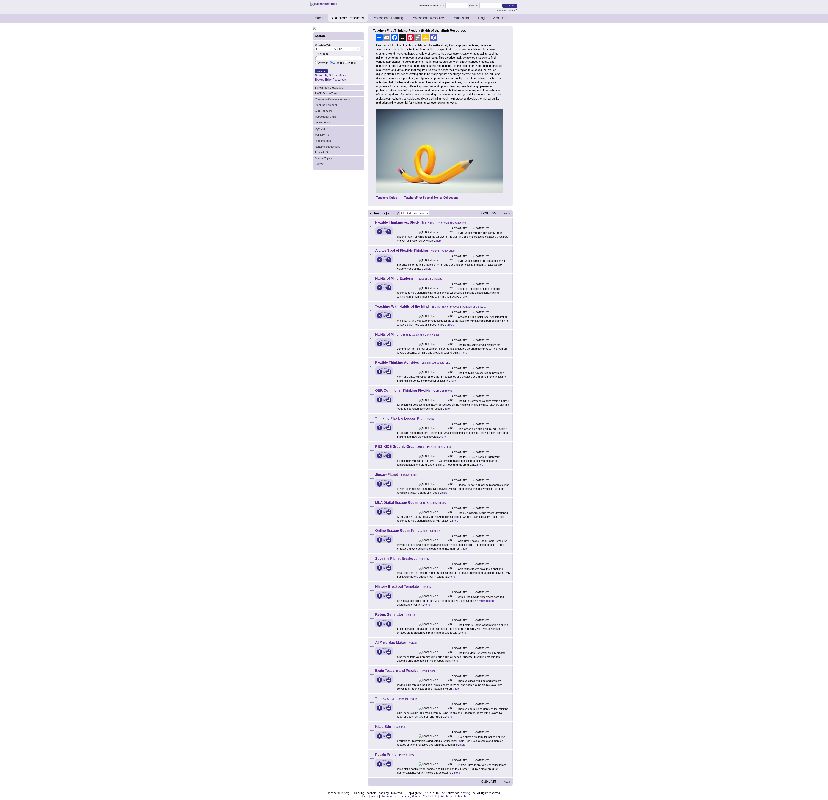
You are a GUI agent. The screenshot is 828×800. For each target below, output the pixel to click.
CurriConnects (323, 110)
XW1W (319, 164)
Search (321, 71)
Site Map (446, 796)
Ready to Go (322, 152)
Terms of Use (390, 796)
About (374, 796)
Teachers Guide (386, 197)
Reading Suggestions (327, 146)
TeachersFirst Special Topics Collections (431, 197)
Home (319, 18)
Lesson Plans (323, 122)
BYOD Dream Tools (326, 93)
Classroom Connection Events (332, 99)
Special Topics (323, 158)
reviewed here (485, 600)
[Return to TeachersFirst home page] (323, 3)
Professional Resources (428, 18)
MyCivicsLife (322, 135)
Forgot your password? (506, 10)
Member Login (429, 5)
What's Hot (462, 18)
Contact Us (430, 796)
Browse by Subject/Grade (331, 75)
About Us (499, 18)
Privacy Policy (411, 796)
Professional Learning (388, 18)
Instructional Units (325, 116)
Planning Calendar (326, 105)
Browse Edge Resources (330, 79)
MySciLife (321, 129)
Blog (481, 18)
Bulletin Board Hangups (329, 87)
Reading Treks (323, 140)
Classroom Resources (348, 18)
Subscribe (461, 796)
